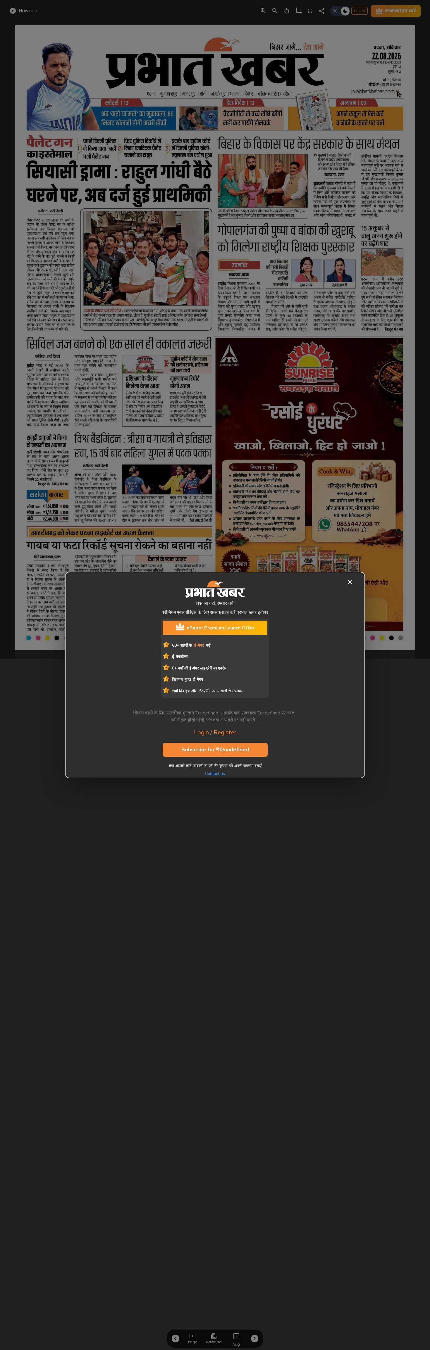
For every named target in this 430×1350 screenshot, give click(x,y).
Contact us (215, 773)
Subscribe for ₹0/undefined (215, 749)
